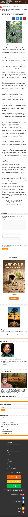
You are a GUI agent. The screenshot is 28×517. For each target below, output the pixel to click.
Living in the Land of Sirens (6, 431)
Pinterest (20, 511)
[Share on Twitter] (17, 19)
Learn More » (14, 298)
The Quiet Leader (10, 457)
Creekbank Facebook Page (16, 494)
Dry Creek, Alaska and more (6, 433)
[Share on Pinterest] (24, 19)
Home (2, 9)
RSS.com (13, 477)
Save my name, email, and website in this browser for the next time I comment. (14, 246)
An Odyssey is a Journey (6, 429)
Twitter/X (20, 505)
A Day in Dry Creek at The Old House (8, 422)
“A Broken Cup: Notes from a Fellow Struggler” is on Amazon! (15, 6)
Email (3, 236)
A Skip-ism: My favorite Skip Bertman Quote (10, 424)
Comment (4, 219)
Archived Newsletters (11, 468)
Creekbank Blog (17, 9)
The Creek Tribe (18, 498)
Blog (8, 448)
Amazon (20, 508)
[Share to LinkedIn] (21, 19)
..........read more (4, 364)
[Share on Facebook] (13, 19)
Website (3, 241)
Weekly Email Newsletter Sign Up (13, 466)
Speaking (9, 454)
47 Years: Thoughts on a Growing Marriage (10, 426)
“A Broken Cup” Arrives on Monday (8, 420)
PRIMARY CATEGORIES (9, 9)
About (8, 463)
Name (3, 232)
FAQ (8, 459)
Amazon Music (13, 481)
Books (8, 452)
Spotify (13, 486)
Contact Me (9, 461)
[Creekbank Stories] (14, 2)
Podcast (8, 450)
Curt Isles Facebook (18, 501)
